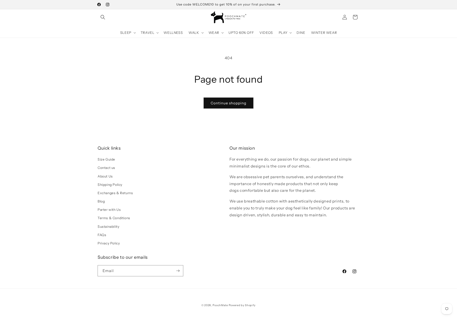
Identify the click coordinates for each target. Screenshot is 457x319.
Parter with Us (109, 210)
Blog (101, 201)
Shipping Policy (110, 184)
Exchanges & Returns (115, 193)
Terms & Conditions (114, 218)
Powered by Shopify (242, 305)
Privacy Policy (109, 243)
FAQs (102, 235)
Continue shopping (228, 103)
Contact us (106, 168)
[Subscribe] (178, 270)
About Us (105, 176)
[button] (103, 17)
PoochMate (220, 305)
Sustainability (108, 226)
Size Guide (106, 159)
